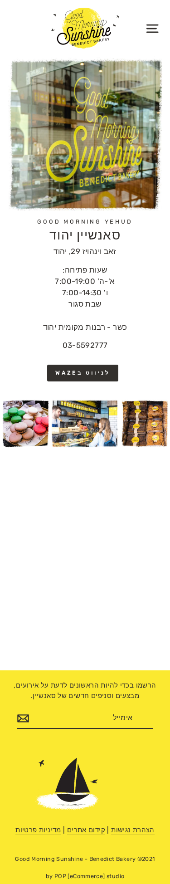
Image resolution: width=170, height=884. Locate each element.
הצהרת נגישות (133, 830)
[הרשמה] (23, 718)
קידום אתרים (86, 830)
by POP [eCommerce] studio (85, 876)
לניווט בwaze (82, 373)
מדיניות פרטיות (38, 830)
